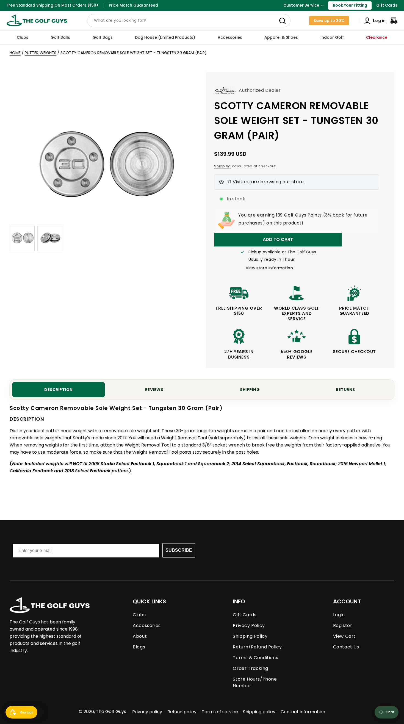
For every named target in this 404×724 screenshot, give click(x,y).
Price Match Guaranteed (133, 5)
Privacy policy (147, 712)
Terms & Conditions (255, 657)
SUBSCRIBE (178, 550)
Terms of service (220, 712)
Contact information (303, 712)
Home (15, 53)
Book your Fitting (350, 5)
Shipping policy (259, 712)
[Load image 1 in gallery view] (22, 238)
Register (342, 625)
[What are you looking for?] (282, 21)
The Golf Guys (111, 711)
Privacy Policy (249, 625)
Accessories (147, 625)
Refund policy (182, 712)
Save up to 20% (329, 20)
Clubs (139, 615)
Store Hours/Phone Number (255, 682)
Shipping (222, 166)
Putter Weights (40, 53)
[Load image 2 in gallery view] (50, 238)
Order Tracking (250, 668)
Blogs (139, 647)
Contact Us (346, 647)
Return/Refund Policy (257, 647)
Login (339, 615)
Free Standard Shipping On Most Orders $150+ (53, 5)
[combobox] (188, 20)
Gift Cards (386, 5)
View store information (269, 268)
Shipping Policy (250, 636)
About (140, 636)
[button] (22, 37)
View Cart (344, 636)
